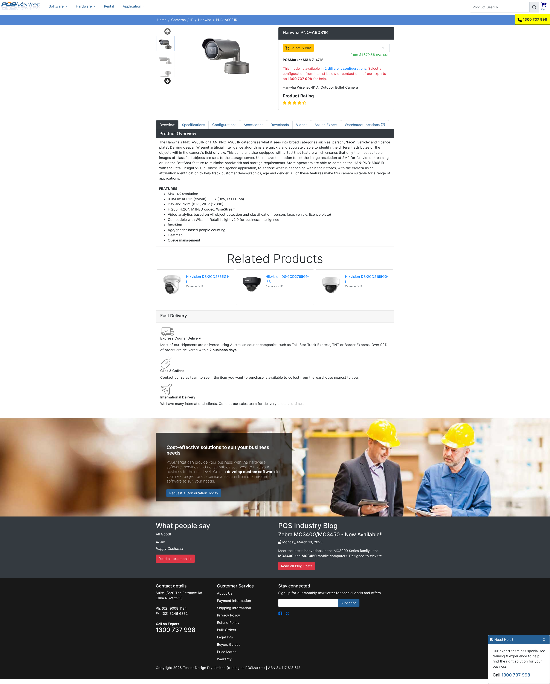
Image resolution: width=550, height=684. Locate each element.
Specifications (193, 125)
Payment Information (234, 600)
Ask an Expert (326, 125)
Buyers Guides (228, 644)
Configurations (224, 125)
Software (57, 6)
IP (191, 20)
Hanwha (204, 20)
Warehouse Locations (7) (365, 125)
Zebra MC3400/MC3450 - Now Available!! (330, 534)
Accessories (253, 125)
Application (132, 6)
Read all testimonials (175, 558)
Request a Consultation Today (193, 493)
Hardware (84, 6)
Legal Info (225, 637)
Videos (301, 125)
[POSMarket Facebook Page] (280, 613)
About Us (224, 593)
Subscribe (349, 603)
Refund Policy (228, 622)
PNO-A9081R (226, 20)
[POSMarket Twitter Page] (287, 613)
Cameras (178, 20)
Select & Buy (300, 48)
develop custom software (251, 471)
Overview (167, 125)
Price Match (226, 652)
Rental (109, 6)
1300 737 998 (535, 19)
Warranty (224, 659)
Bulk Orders (226, 630)
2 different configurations (345, 68)
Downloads (279, 125)
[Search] (534, 7)
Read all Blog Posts (296, 566)
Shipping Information (234, 608)
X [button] (544, 639)
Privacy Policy (228, 615)
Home (162, 20)
